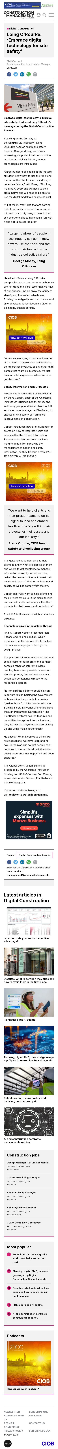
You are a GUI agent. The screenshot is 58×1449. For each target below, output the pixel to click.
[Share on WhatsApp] (28, 74)
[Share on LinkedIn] (22, 74)
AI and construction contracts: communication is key (30, 1315)
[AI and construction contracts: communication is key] (29, 1121)
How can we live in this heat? (23, 1389)
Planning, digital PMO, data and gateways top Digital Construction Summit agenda (31, 1275)
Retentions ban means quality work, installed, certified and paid (30, 1258)
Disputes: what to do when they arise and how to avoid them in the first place (31, 1292)
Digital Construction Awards (34, 855)
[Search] (44, 15)
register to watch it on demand (28, 794)
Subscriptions (38, 1412)
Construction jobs (23, 1155)
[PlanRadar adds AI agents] (29, 1002)
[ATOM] (16, 1443)
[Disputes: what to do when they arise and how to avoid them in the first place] (29, 962)
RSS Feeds (35, 1415)
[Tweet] (15, 74)
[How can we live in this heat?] (29, 1363)
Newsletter (12, 1412)
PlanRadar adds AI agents (28, 1304)
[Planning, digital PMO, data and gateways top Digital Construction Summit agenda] (29, 1040)
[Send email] (35, 74)
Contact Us (37, 1423)
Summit (13, 142)
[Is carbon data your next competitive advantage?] (29, 921)
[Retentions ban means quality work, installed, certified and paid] (29, 1081)
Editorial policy (40, 1430)
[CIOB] (41, 1444)
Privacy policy (13, 1430)
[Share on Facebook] (9, 74)
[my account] (39, 15)
